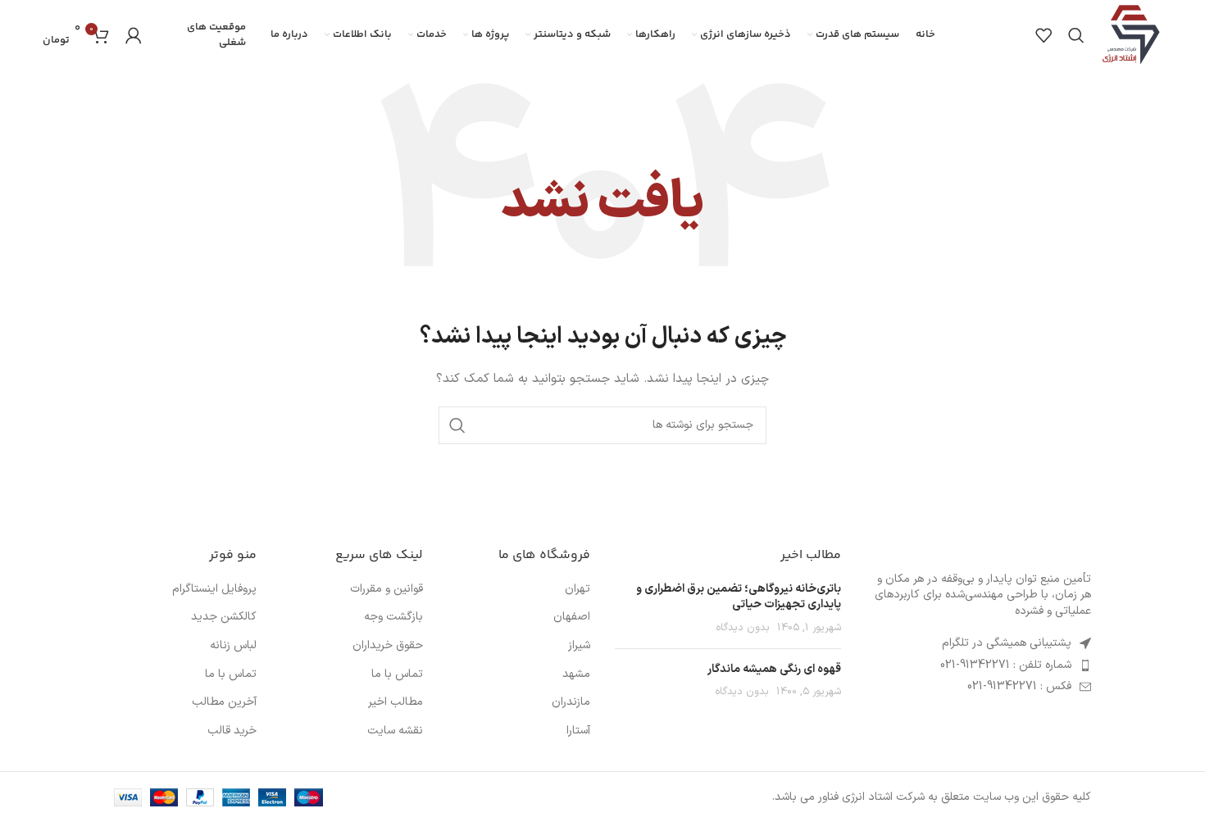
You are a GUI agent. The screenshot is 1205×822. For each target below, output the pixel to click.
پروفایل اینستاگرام (214, 589)
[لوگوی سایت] (1131, 34)
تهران (577, 589)
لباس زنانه (233, 646)
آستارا (578, 731)
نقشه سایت (395, 731)
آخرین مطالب (224, 702)
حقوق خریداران (387, 646)
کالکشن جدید (224, 617)
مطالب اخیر (395, 702)
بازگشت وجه (393, 617)
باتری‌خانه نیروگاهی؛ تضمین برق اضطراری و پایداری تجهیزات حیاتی (738, 597)
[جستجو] (1076, 35)
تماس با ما (397, 674)
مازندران (571, 702)
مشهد (576, 674)
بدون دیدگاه (743, 627)
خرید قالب (232, 731)
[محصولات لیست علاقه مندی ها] (1043, 35)
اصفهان (571, 617)
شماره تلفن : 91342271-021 (1005, 665)
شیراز (579, 646)
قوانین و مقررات (386, 589)
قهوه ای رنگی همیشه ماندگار (774, 669)
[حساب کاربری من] (133, 35)
